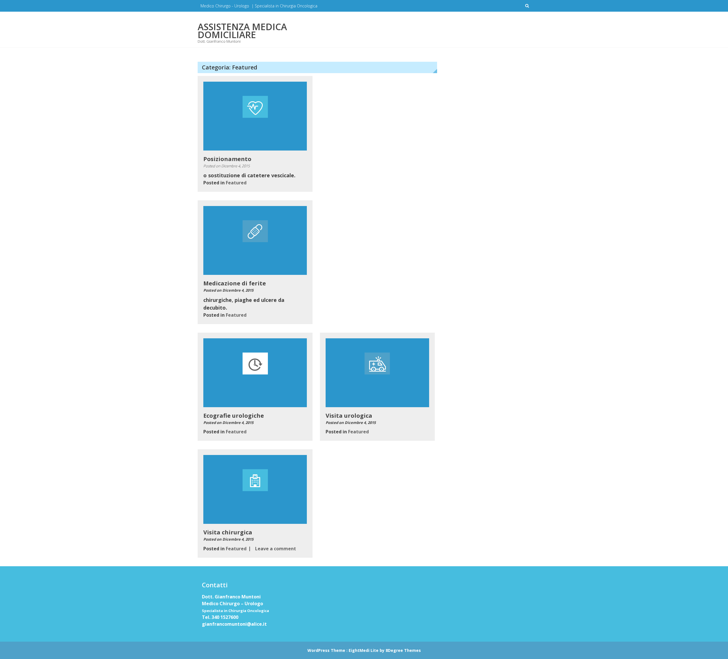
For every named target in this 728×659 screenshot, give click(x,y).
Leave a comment (275, 548)
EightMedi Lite (364, 650)
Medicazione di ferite (234, 283)
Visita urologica (349, 415)
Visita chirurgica (227, 532)
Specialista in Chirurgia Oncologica (286, 6)
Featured (236, 183)
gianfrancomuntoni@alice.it (234, 624)
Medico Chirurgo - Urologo (224, 6)
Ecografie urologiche (233, 415)
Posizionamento (227, 159)
